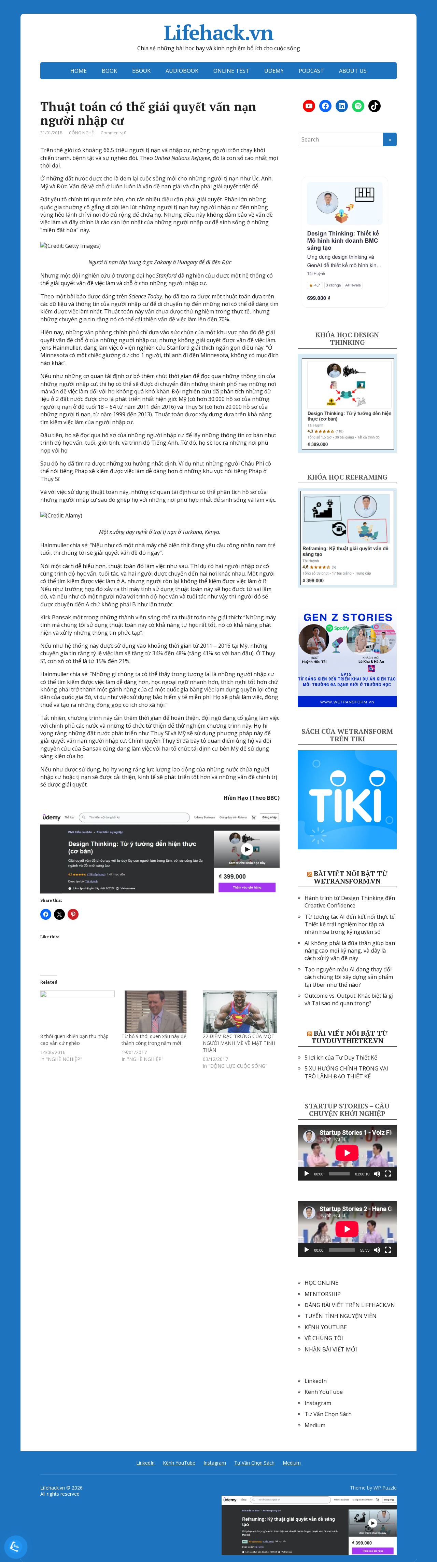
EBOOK (141, 71)
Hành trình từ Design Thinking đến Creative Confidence (350, 901)
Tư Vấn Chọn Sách (328, 1414)
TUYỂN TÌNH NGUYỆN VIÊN (341, 1316)
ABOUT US (353, 71)
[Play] (306, 1173)
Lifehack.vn (218, 32)
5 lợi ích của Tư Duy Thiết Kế (341, 1057)
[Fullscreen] (387, 1173)
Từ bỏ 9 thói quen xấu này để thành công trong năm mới (154, 1039)
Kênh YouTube (324, 1392)
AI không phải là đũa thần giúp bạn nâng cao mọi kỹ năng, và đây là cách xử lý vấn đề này (350, 950)
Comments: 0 (113, 133)
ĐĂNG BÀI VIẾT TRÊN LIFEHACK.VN (350, 1305)
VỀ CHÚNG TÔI (324, 1338)
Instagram (318, 1403)
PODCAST (311, 71)
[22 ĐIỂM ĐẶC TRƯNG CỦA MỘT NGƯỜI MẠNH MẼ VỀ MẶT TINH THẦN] (240, 1012)
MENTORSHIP (323, 1294)
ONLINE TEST (231, 71)
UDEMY (274, 71)
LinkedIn (316, 1381)
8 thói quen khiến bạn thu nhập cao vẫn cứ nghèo (74, 1039)
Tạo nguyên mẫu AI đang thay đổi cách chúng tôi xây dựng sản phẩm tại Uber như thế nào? (349, 977)
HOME (78, 71)
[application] (347, 1153)
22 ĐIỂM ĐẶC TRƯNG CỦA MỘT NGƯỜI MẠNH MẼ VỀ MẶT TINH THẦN (239, 1043)
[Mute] (376, 1173)
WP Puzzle (385, 1487)
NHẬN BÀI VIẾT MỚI (331, 1349)
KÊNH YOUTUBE (326, 1327)
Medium (315, 1425)
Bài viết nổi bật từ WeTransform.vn (350, 877)
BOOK (109, 71)
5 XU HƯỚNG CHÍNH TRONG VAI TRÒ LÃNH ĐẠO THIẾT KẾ (346, 1072)
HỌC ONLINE (321, 1283)
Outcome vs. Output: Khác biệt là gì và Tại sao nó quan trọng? (349, 999)
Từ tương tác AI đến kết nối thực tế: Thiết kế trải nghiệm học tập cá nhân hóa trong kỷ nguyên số (350, 924)
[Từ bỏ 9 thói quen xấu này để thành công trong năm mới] (159, 1012)
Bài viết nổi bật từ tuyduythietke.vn (349, 1036)
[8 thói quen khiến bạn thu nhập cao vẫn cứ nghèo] (77, 1012)
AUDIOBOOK (182, 71)
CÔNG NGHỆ (81, 133)
